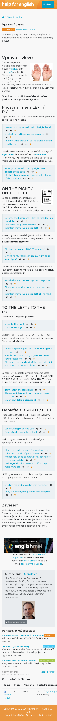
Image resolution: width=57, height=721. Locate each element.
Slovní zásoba (14, 17)
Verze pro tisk (48, 672)
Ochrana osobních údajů (39, 715)
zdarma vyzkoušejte (31, 564)
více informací (29, 560)
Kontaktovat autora (17, 622)
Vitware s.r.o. (33, 709)
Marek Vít (31, 574)
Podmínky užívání (14, 715)
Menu (48, 4)
